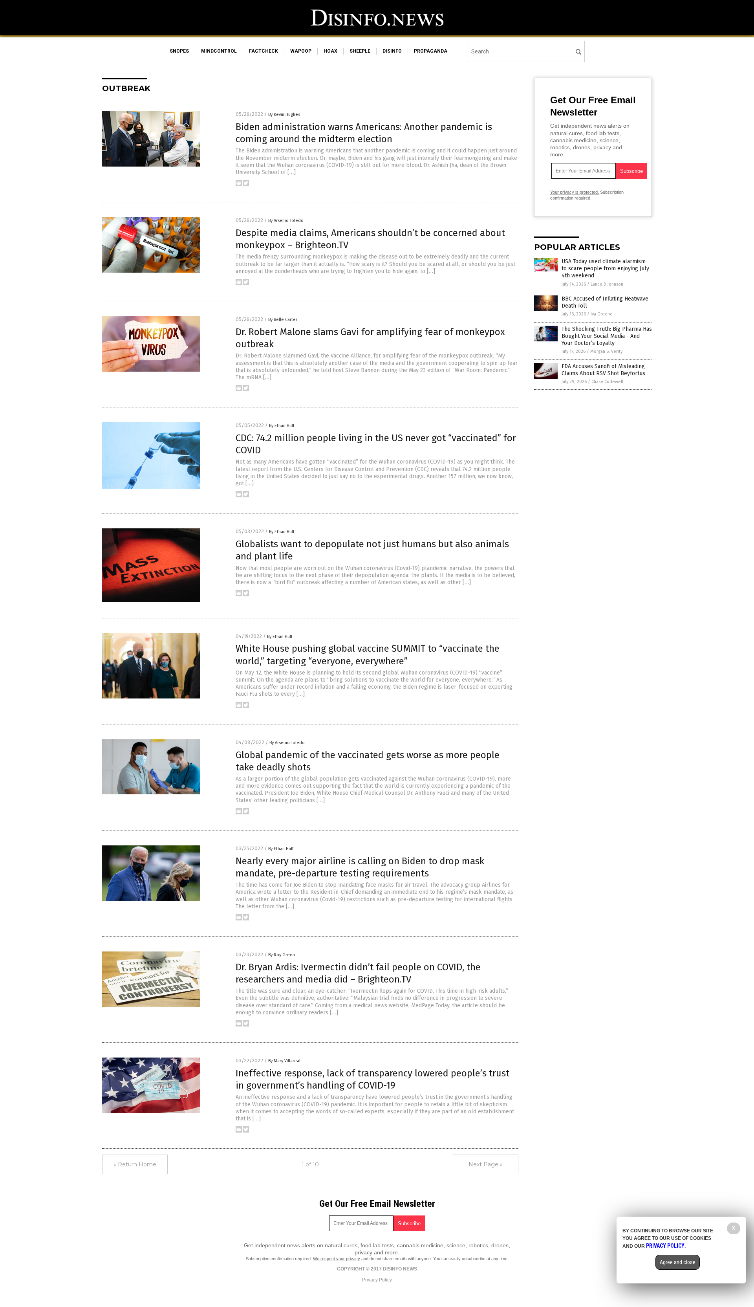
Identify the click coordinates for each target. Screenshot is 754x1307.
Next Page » (486, 1164)
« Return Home (134, 1164)
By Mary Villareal (284, 1060)
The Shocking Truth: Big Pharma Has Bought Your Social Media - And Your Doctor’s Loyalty (607, 336)
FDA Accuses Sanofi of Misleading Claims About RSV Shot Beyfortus (603, 370)
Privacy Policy (377, 1280)
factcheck (263, 51)
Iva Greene (602, 314)
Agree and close (677, 1262)
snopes (179, 51)
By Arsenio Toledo (286, 220)
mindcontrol (219, 51)
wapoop (300, 51)
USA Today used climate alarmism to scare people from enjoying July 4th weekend (605, 268)
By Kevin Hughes (284, 114)
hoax (330, 51)
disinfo (392, 51)
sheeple (360, 51)
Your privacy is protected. (574, 192)
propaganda (430, 51)
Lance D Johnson (607, 284)
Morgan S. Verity (606, 351)
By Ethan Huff (281, 425)
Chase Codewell (607, 381)
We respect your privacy (336, 1258)
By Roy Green (281, 954)
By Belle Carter (282, 319)
